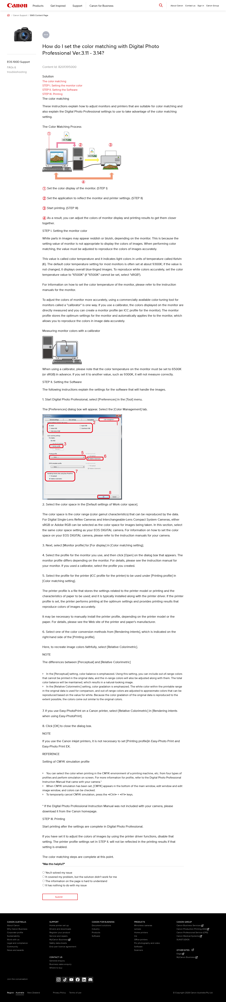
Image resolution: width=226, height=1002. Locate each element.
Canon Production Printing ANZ (192, 929)
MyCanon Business (58, 939)
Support (77, 6)
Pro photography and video (147, 943)
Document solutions (101, 925)
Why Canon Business (17, 929)
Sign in (201, 5)
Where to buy (55, 968)
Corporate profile (15, 932)
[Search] (161, 5)
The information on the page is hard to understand (76, 881)
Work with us (13, 939)
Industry (96, 929)
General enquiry (57, 960)
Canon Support (20, 15)
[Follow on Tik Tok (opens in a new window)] (65, 980)
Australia (20, 992)
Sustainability (13, 936)
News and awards (15, 950)
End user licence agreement (62, 946)
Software (96, 936)
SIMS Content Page (39, 15)
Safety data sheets (58, 943)
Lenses (137, 929)
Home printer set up (59, 925)
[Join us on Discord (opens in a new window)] (90, 980)
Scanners (138, 950)
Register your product (59, 932)
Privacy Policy (59, 992)
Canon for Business (101, 6)
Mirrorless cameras (143, 925)
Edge (179, 953)
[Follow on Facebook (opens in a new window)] (78, 980)
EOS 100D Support (18, 62)
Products (38, 6)
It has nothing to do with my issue (66, 885)
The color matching (54, 81)
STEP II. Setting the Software (60, 90)
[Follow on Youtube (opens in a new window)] (71, 980)
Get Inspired (58, 6)
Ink (135, 936)
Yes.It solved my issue (58, 872)
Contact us (190, 5)
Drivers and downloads (60, 929)
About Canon (13, 925)
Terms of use (75, 992)
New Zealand (33, 992)
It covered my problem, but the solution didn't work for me (81, 877)
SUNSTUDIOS (183, 939)
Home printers (141, 932)
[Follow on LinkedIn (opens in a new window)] (84, 980)
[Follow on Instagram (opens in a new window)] (58, 980)
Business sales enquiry (60, 964)
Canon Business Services (189, 925)
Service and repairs (58, 936)
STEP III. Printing (52, 94)
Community (12, 946)
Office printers (141, 939)
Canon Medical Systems (188, 936)
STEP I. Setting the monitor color (62, 85)
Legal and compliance (17, 943)
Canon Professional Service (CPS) (192, 932)
